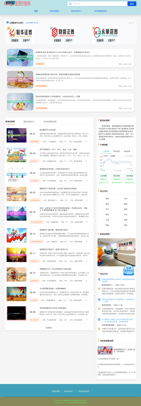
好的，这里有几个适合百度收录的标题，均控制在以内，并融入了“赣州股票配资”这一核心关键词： (63, 209)
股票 (125, 209)
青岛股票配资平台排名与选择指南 (53, 308)
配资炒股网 (54, 11)
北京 (125, 214)
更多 (131, 22)
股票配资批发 (40, 64)
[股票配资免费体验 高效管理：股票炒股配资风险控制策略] (20, 79)
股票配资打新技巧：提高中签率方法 (54, 249)
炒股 (107, 198)
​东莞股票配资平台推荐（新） (109, 359)
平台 (107, 209)
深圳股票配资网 (100, 11)
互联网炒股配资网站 (36, 222)
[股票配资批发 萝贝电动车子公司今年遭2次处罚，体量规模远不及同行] (20, 57)
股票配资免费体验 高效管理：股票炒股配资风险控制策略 (58, 74)
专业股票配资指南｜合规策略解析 (53, 288)
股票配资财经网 (75, 402)
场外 (125, 225)
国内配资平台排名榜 (48, 129)
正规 (107, 220)
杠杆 (125, 198)
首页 (36, 11)
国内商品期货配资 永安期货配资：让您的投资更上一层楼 (58, 96)
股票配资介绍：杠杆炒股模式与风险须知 (55, 269)
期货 (125, 220)
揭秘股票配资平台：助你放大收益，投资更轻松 (124, 350)
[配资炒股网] (17, 3)
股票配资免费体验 (41, 86)
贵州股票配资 (34, 181)
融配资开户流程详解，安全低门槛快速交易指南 (58, 188)
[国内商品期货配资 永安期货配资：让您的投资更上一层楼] (20, 102)
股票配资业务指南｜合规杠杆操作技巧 (55, 169)
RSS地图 (75, 400)
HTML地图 (82, 400)
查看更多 (49, 328)
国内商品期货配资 (41, 108)
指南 (107, 225)
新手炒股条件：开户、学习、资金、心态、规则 (58, 149)
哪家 (125, 204)
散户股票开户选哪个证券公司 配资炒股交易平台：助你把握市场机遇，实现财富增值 (117, 317)
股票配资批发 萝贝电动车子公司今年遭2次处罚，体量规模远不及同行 (63, 52)
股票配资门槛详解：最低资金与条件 (54, 229)
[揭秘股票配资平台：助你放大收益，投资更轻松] (104, 350)
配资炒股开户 (76, 11)
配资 (107, 214)
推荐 (107, 204)
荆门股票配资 (34, 320)
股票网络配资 (34, 141)
